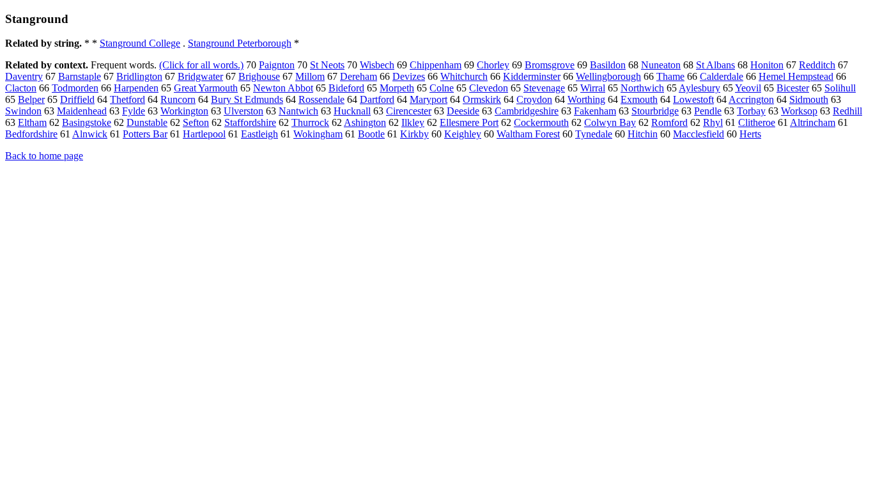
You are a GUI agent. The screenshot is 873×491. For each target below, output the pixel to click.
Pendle (708, 110)
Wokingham (318, 134)
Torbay (751, 110)
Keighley (462, 134)
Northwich (642, 87)
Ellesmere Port (469, 122)
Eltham (32, 122)
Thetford (127, 99)
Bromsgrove (550, 64)
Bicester (792, 87)
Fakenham (595, 110)
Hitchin (643, 134)
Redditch (817, 64)
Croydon (534, 99)
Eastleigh (259, 134)
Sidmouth (808, 99)
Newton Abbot (283, 87)
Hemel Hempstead (796, 76)
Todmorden (75, 87)
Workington (184, 110)
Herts (750, 134)
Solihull (840, 87)
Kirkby (414, 134)
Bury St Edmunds (247, 99)
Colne (441, 87)
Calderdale (721, 76)
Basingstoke (86, 122)
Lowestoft (693, 99)
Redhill (847, 110)
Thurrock (310, 122)
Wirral (592, 87)
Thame (670, 76)
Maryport (428, 99)
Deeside (463, 110)
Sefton (196, 122)
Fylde (133, 110)
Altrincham (812, 122)
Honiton (767, 64)
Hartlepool (204, 134)
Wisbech (377, 64)
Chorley (493, 64)
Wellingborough (608, 76)
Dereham (358, 76)
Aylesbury (699, 87)
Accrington (751, 99)
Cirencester (408, 110)
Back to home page (44, 155)
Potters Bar (145, 134)
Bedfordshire (31, 134)
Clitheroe (756, 122)
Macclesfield (698, 134)
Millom (310, 76)
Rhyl (713, 122)
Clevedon (488, 87)
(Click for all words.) (201, 64)
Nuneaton (661, 64)
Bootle (371, 134)
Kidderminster (531, 76)
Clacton (20, 87)
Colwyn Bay (610, 122)
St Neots (327, 64)
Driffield (77, 99)
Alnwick (89, 134)
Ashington (365, 122)
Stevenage (544, 87)
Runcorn (178, 99)
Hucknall (352, 110)
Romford (669, 122)
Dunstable (147, 122)
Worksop (799, 110)
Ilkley (412, 122)
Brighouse (259, 76)
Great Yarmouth (206, 87)
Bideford (346, 87)
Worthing (586, 99)
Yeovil (748, 87)
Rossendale (321, 99)
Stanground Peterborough (239, 43)
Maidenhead (82, 110)
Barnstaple (79, 76)
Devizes (408, 76)
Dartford (377, 99)
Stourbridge (655, 110)
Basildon (608, 64)
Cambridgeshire (527, 110)
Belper (31, 99)
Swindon (23, 110)
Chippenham (435, 64)
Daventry (24, 76)
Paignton (277, 64)
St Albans (715, 64)
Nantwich (298, 110)
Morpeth (397, 87)
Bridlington (139, 76)
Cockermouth (541, 122)
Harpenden (136, 87)
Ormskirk (482, 99)
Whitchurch (464, 76)
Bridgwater (200, 76)
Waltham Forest (528, 134)
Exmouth (639, 99)
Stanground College (140, 43)
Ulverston (243, 110)
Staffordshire (250, 122)
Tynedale (593, 134)
